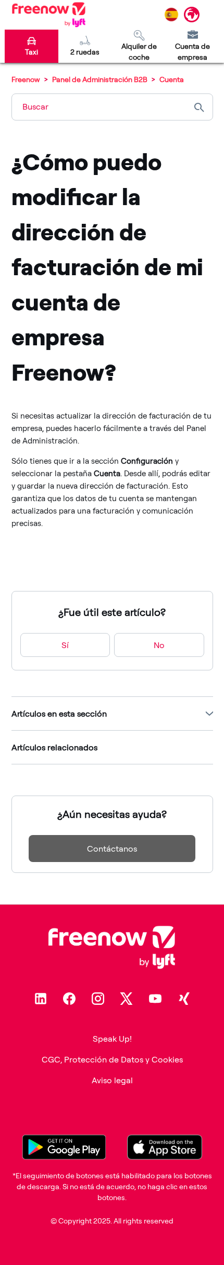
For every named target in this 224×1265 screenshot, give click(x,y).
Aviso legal (112, 1080)
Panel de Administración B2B (99, 79)
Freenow (25, 79)
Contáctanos (112, 848)
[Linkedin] (40, 998)
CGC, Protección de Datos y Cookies (112, 1059)
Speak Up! (112, 1038)
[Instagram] (98, 998)
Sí (65, 645)
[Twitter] (126, 998)
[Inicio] (48, 15)
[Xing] (184, 998)
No (159, 645)
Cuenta (171, 79)
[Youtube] (155, 998)
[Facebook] (69, 998)
